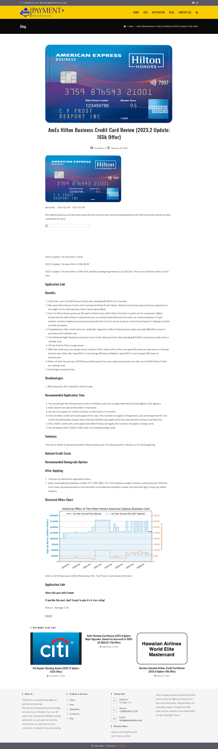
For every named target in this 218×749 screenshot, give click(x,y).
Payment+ (122, 746)
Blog (72, 718)
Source (48, 615)
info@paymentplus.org (130, 720)
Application (75, 709)
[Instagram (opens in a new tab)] (196, 2)
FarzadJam (99, 148)
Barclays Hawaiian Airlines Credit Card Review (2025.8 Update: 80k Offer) (162, 669)
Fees (72, 704)
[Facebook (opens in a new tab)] (193, 2)
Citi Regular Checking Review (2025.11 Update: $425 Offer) (56, 670)
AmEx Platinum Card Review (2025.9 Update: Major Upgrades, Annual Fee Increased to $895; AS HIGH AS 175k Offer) (109, 639)
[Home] (125, 26)
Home (72, 700)
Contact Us (74, 714)
